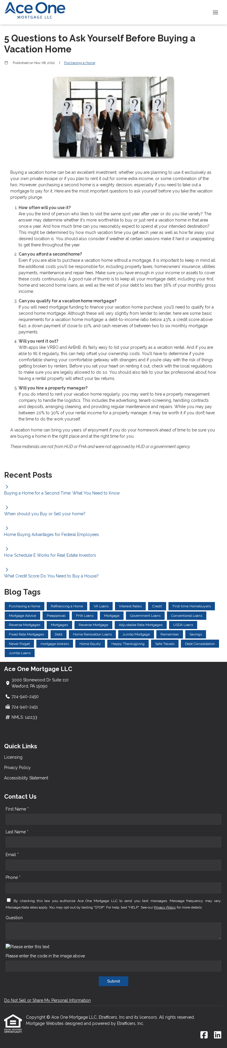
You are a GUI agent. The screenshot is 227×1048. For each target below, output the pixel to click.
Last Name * (17, 831)
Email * (12, 854)
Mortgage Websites (45, 1023)
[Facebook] (204, 1035)
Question (14, 917)
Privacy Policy (17, 767)
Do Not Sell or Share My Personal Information (47, 1000)
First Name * (17, 809)
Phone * (13, 877)
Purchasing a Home (79, 63)
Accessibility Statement (26, 778)
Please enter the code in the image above (45, 956)
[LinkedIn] (218, 1035)
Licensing (13, 757)
